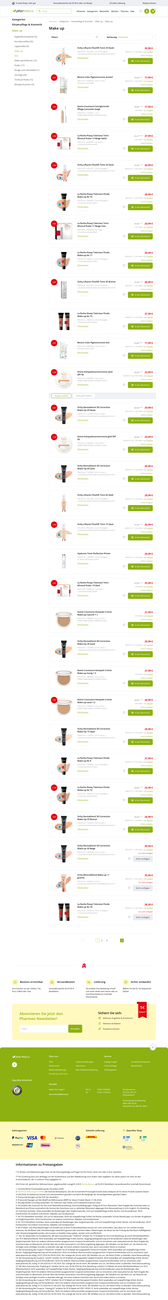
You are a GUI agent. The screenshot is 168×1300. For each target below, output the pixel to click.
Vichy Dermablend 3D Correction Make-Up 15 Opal (93, 730)
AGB (51, 1062)
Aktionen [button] (81, 11)
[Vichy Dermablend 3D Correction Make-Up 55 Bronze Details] (102, 824)
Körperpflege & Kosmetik (27, 24)
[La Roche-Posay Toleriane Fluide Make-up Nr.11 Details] (102, 260)
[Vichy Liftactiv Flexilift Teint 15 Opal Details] (102, 532)
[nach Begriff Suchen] (39, 11)
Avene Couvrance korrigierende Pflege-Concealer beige (93, 108)
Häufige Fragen (110, 1062)
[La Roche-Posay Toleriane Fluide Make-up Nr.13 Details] (102, 795)
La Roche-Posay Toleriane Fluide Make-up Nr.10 (93, 195)
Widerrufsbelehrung (57, 1070)
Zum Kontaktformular (59, 1094)
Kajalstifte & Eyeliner (24, 36)
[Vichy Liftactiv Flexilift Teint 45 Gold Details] (102, 503)
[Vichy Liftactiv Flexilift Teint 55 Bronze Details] (102, 289)
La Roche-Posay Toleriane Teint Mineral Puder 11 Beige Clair (93, 224)
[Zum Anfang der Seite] (153, 1047)
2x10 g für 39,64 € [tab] (84, 396)
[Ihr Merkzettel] (140, 11)
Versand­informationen (140, 1062)
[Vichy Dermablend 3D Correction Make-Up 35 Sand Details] (102, 649)
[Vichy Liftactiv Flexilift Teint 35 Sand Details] (102, 173)
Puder (17, 65)
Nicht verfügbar (143, 859)
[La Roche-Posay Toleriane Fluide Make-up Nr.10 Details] (102, 202)
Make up (17, 30)
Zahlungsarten (110, 1070)
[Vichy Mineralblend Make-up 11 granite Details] (102, 883)
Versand (150, 52)
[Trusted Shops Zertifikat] (17, 1090)
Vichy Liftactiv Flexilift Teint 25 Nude (95, 47)
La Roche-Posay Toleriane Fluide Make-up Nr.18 (93, 905)
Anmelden (75, 1029)
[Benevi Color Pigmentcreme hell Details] (102, 350)
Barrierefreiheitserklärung (87, 1070)
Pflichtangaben (82, 58)
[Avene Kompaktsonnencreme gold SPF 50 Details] (102, 444)
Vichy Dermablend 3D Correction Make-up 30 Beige (93, 847)
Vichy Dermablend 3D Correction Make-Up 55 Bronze (93, 818)
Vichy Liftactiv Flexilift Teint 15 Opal (95, 524)
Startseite (53, 21)
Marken (115, 11)
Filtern (55, 37)
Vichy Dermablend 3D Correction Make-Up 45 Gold (93, 467)
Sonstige (19, 74)
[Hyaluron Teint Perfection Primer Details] (102, 561)
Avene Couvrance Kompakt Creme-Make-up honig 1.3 (94, 671)
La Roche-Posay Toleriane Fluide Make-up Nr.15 (93, 315)
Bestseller (104, 11)
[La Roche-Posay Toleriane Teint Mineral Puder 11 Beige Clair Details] (102, 231)
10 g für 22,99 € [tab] (61, 396)
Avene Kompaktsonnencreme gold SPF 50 (96, 438)
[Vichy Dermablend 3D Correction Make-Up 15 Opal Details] (102, 737)
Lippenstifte (20, 46)
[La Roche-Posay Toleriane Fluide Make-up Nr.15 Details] (102, 321)
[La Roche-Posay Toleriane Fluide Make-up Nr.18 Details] (102, 912)
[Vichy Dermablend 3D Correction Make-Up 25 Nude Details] (102, 415)
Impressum (80, 1065)
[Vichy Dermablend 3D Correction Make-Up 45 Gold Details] (102, 474)
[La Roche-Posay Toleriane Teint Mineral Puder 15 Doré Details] (102, 590)
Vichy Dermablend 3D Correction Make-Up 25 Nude (93, 408)
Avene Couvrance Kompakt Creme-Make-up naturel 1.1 (94, 613)
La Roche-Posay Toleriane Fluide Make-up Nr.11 (93, 254)
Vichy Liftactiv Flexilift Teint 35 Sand (95, 164)
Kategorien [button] (92, 11)
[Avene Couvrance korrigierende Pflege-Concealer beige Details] (102, 114)
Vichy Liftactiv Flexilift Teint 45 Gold (95, 495)
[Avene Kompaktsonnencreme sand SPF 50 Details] (102, 380)
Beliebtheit (117, 37)
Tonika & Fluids (22, 79)
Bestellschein (136, 1065)
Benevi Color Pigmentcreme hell (93, 342)
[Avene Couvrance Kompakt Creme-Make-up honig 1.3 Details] (102, 678)
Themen (125, 11)
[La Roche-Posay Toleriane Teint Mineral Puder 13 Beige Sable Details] (102, 143)
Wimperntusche (22, 84)
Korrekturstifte (22, 41)
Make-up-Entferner (24, 60)
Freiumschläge (110, 1065)
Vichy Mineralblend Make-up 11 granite (93, 876)
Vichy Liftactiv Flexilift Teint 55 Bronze (96, 281)
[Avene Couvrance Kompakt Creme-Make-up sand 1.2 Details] (102, 707)
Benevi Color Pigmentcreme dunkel (95, 77)
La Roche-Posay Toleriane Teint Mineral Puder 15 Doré (93, 584)
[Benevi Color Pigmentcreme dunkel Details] (102, 85)
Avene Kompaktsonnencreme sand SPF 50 (95, 373)
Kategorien (18, 19)
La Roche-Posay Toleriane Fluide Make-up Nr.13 (93, 788)
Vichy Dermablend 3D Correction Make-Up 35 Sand (93, 642)
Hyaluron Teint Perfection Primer (94, 553)
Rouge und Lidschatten (25, 70)
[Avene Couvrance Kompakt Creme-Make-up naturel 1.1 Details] (102, 620)
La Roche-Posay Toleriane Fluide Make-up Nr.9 (93, 759)
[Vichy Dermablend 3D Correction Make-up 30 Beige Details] (102, 853)
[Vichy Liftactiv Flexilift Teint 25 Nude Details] (102, 56)
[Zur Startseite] (23, 11)
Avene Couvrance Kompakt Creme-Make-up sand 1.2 (94, 701)
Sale (132, 11)
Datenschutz (54, 1065)
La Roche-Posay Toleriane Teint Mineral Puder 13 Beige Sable (93, 137)
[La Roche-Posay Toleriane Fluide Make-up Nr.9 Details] (102, 766)
